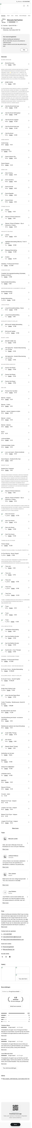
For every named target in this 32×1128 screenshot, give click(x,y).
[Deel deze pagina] (24, 5)
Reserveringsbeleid (8, 946)
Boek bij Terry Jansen (15, 879)
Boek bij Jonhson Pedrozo (15, 861)
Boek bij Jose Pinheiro (15, 897)
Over (12, 15)
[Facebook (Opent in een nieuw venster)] (9, 956)
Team (8, 15)
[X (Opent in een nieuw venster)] (2, 956)
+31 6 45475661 (26, 1)
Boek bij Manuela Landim (15, 843)
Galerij (16, 15)
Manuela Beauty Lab (8, 949)
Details (9, 64)
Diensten (3, 15)
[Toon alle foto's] (15, 8)
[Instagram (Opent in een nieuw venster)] (6, 956)
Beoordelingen (22, 15)
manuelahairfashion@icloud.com (12, 936)
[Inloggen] (27, 5)
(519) (17, 22)
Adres (29, 15)
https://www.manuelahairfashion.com (13, 939)
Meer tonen (15, 828)
